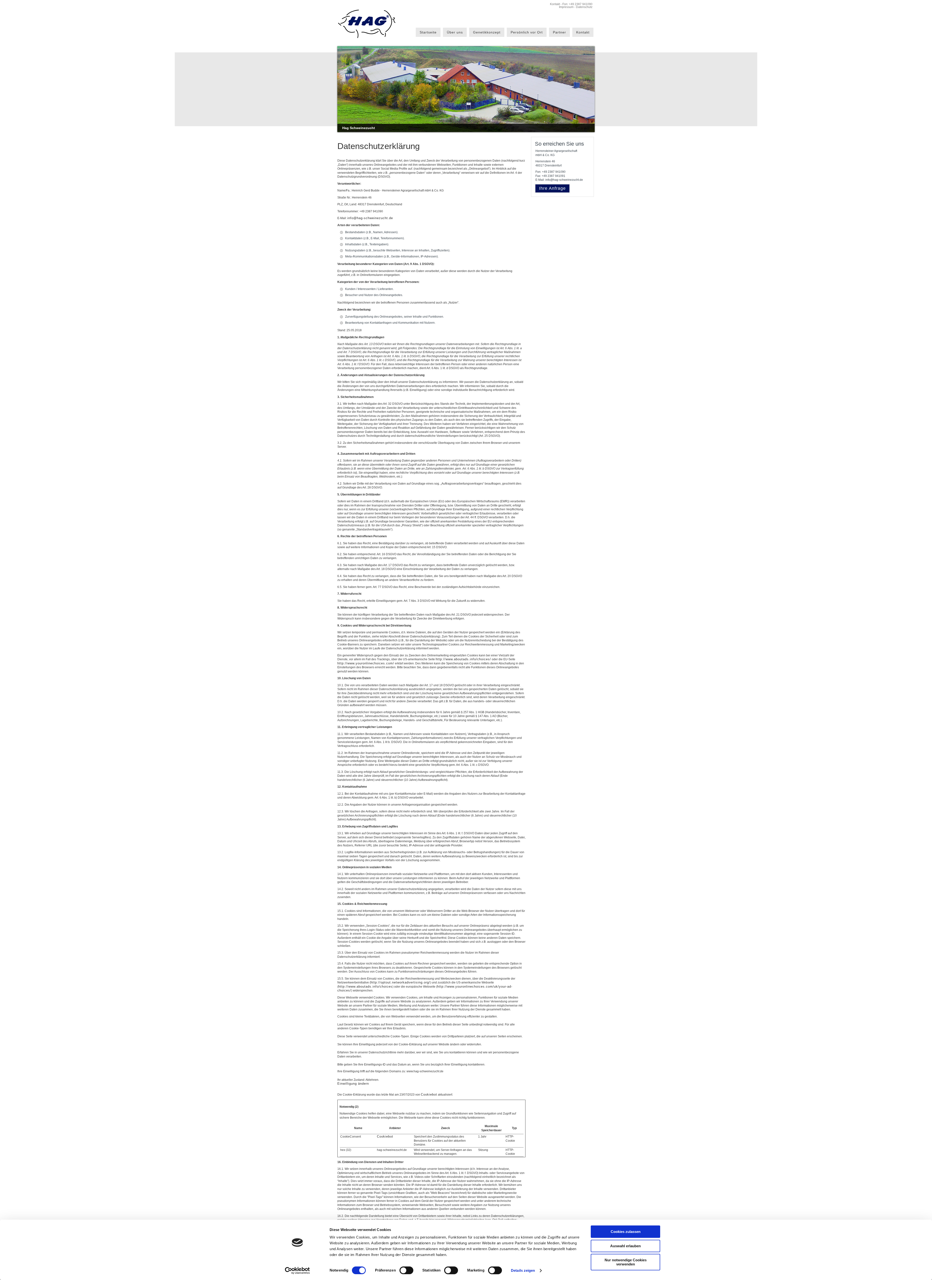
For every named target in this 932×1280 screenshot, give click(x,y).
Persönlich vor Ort (527, 32)
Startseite (428, 32)
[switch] (406, 1270)
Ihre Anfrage (552, 188)
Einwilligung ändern (353, 1083)
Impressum (566, 7)
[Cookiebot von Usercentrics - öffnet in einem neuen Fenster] (297, 1270)
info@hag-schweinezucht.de (370, 218)
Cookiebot (429, 1094)
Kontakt (555, 4)
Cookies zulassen (626, 1232)
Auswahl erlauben (625, 1246)
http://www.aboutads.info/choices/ (463, 659)
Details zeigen (523, 1270)
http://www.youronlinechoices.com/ (365, 663)
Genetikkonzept (486, 32)
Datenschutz (584, 7)
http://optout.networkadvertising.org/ (400, 982)
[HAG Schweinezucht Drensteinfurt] (366, 23)
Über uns (455, 32)
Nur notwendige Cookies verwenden (626, 1262)
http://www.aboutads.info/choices (365, 986)
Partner (559, 32)
